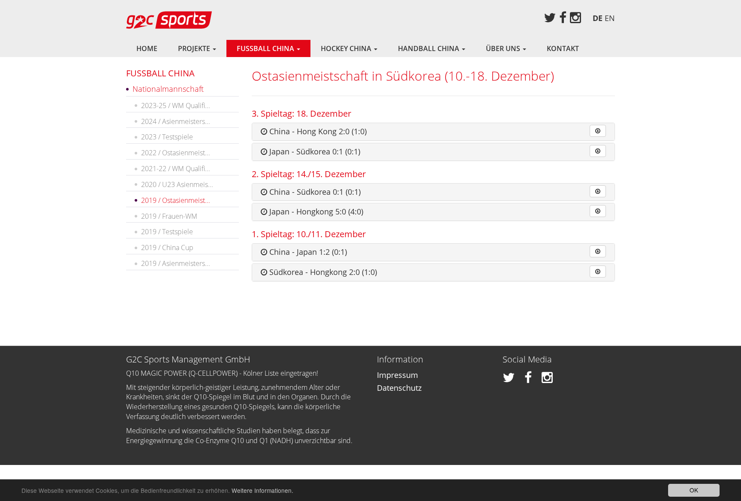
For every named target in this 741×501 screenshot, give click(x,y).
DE (597, 18)
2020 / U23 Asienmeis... (177, 184)
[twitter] (550, 17)
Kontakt (563, 48)
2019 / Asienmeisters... (175, 263)
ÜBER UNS (504, 48)
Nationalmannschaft (168, 89)
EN (610, 18)
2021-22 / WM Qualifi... (175, 168)
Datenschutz (399, 388)
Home (146, 48)
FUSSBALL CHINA (266, 48)
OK (694, 490)
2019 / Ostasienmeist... (175, 200)
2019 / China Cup (167, 247)
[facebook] (562, 17)
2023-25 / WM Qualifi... (175, 105)
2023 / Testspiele (167, 137)
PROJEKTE (195, 48)
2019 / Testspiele (167, 231)
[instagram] (575, 17)
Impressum (397, 375)
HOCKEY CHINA (347, 48)
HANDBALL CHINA (429, 48)
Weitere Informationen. (262, 490)
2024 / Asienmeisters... (175, 121)
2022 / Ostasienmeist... (175, 152)
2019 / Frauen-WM (169, 216)
